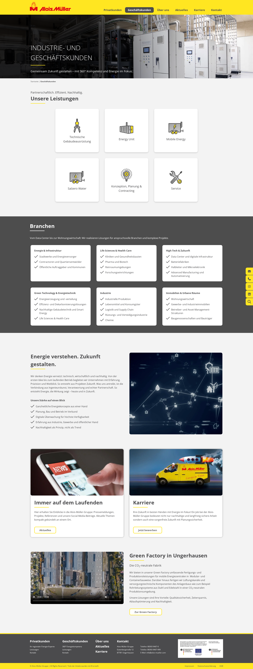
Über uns (163, 10)
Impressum (189, 666)
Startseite (35, 81)
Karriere (199, 10)
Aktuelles (181, 10)
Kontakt (216, 10)
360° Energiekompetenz (72, 646)
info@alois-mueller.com (156, 652)
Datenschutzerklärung (207, 666)
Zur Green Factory (146, 612)
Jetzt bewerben (147, 530)
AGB (221, 666)
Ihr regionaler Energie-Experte (42, 646)
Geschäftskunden (139, 10)
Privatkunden (113, 10)
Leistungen (34, 649)
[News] (77, 472)
